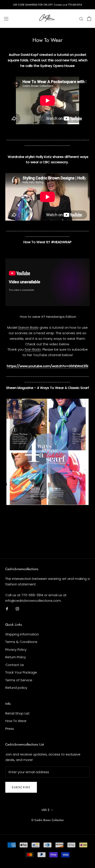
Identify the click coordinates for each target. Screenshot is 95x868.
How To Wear (16, 720)
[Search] (81, 18)
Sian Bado (33, 349)
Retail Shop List (17, 713)
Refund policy (16, 687)
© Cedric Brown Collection (47, 820)
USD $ (45, 810)
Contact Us (14, 664)
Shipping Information (22, 634)
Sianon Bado (28, 327)
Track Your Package (21, 672)
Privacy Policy (16, 649)
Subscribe (21, 787)
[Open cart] (89, 18)
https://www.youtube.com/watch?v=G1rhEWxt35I (47, 366)
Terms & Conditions (21, 641)
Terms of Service (18, 680)
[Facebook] (7, 608)
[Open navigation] (6, 18)
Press (9, 728)
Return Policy (15, 657)
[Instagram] (17, 608)
